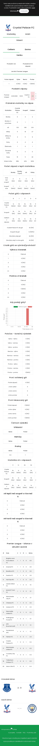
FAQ (24, 733)
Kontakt (18, 733)
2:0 (33, 96)
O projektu (11, 733)
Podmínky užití (31, 733)
